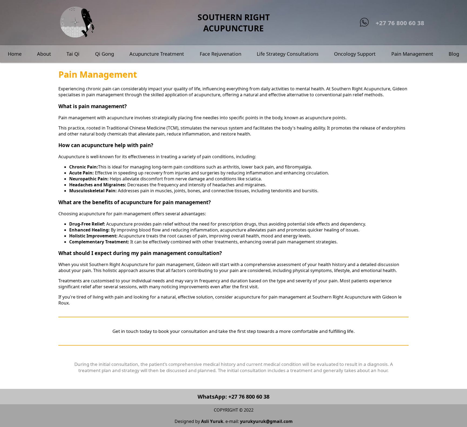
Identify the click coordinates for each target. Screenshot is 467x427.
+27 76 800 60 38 (400, 23)
